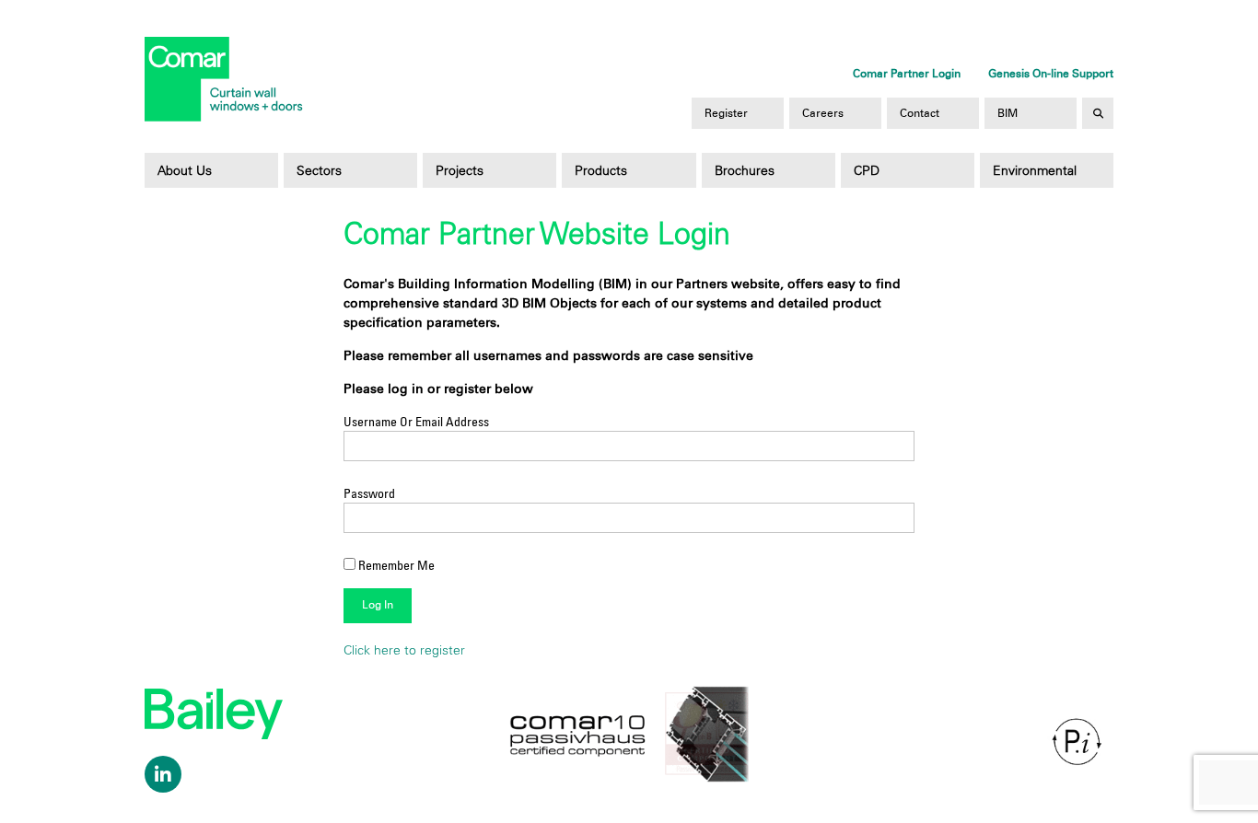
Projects (459, 170)
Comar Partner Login (907, 73)
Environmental (1035, 170)
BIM (1007, 113)
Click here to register (404, 650)
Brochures (745, 170)
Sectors (319, 170)
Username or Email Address (416, 421)
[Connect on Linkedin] (163, 774)
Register (726, 113)
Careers (823, 113)
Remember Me (395, 565)
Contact (919, 113)
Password (369, 493)
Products (601, 170)
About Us (184, 170)
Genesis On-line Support (1050, 73)
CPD (866, 170)
